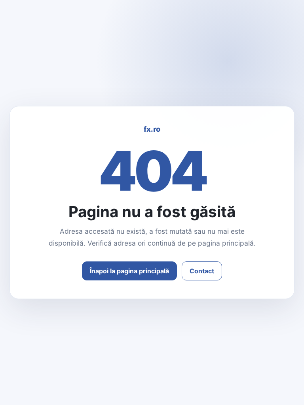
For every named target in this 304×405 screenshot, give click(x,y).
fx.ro (152, 129)
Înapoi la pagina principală (129, 271)
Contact (202, 271)
